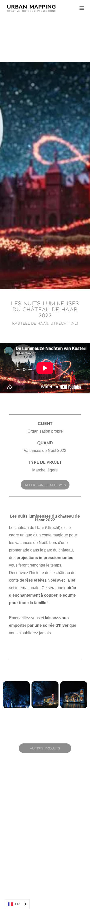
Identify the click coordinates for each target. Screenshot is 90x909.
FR (17, 904)
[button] (82, 8)
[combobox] (17, 904)
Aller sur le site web (45, 484)
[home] (33, 8)
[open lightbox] (45, 175)
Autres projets (45, 748)
